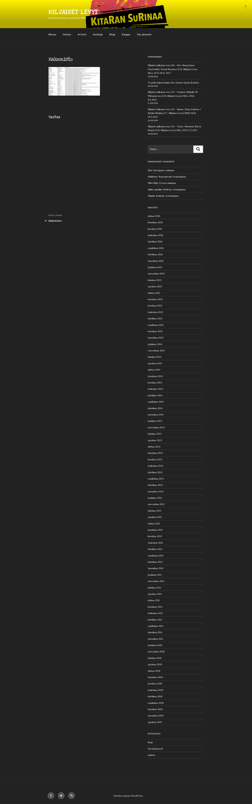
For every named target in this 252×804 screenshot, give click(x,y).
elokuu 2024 (154, 369)
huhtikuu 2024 (155, 395)
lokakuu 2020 (154, 658)
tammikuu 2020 (156, 715)
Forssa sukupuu (167, 183)
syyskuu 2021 (155, 594)
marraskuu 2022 (156, 504)
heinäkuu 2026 (155, 222)
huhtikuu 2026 (155, 241)
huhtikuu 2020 (155, 696)
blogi (150, 742)
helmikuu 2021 (155, 632)
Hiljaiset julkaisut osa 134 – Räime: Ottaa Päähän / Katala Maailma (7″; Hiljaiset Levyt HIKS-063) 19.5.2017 (174, 113)
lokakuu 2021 (154, 587)
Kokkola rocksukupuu (174, 189)
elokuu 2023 (154, 446)
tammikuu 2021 (155, 638)
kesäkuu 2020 (155, 683)
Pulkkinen (152, 176)
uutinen (151, 755)
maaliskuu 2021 (155, 626)
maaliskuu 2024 (156, 401)
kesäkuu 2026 (155, 229)
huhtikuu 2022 (155, 549)
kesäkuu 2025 (155, 305)
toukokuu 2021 (155, 613)
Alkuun (52, 34)
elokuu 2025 (154, 293)
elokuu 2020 (154, 671)
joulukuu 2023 (155, 421)
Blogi (112, 34)
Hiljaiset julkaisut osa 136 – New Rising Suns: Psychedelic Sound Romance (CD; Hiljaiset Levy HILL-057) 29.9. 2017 (172, 69)
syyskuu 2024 (155, 363)
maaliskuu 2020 (156, 703)
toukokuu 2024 (155, 389)
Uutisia (67, 34)
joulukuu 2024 (155, 344)
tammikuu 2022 (155, 568)
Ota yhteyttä (144, 34)
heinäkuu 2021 (155, 606)
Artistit (82, 34)
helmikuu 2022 (155, 562)
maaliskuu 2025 (156, 325)
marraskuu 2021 (156, 581)
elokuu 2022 (154, 523)
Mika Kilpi (153, 183)
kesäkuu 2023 (155, 459)
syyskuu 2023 (155, 440)
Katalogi (98, 34)
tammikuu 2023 (156, 491)
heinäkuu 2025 (155, 299)
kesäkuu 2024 (155, 382)
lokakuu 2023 (154, 433)
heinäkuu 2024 (155, 376)
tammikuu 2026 (156, 261)
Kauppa (126, 34)
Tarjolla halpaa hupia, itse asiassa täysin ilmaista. (173, 82)
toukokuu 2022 (155, 542)
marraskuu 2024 (156, 350)
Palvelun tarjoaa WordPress (128, 795)
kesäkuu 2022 (155, 536)
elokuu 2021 (154, 600)
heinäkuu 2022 (155, 530)
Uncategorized (155, 748)
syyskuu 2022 (155, 517)
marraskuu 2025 (156, 273)
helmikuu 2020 (155, 709)
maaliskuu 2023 (156, 478)
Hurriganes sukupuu (163, 170)
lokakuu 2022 (154, 510)
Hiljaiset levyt (73, 12)
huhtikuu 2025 (155, 318)
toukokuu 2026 (155, 235)
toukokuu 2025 (155, 312)
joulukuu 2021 (155, 574)
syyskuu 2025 (155, 286)
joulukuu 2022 (155, 497)
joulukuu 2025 (155, 267)
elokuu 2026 (154, 216)
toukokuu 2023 (155, 465)
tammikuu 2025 (156, 337)
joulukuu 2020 (155, 645)
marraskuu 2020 (156, 651)
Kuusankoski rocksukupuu (172, 176)
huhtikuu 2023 (155, 472)
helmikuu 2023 (155, 485)
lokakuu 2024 (154, 356)
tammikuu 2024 (156, 414)
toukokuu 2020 (155, 690)
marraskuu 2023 (156, 427)
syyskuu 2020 (155, 664)
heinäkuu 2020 (155, 677)
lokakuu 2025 (154, 280)
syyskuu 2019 (155, 722)
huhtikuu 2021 (155, 619)
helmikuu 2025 (155, 331)
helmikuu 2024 (155, 408)
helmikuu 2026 (155, 254)
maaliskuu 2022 (156, 555)
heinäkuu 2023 (155, 453)
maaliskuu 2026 (156, 248)
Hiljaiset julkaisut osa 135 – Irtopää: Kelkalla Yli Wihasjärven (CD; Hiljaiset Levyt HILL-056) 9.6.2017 (173, 96)
